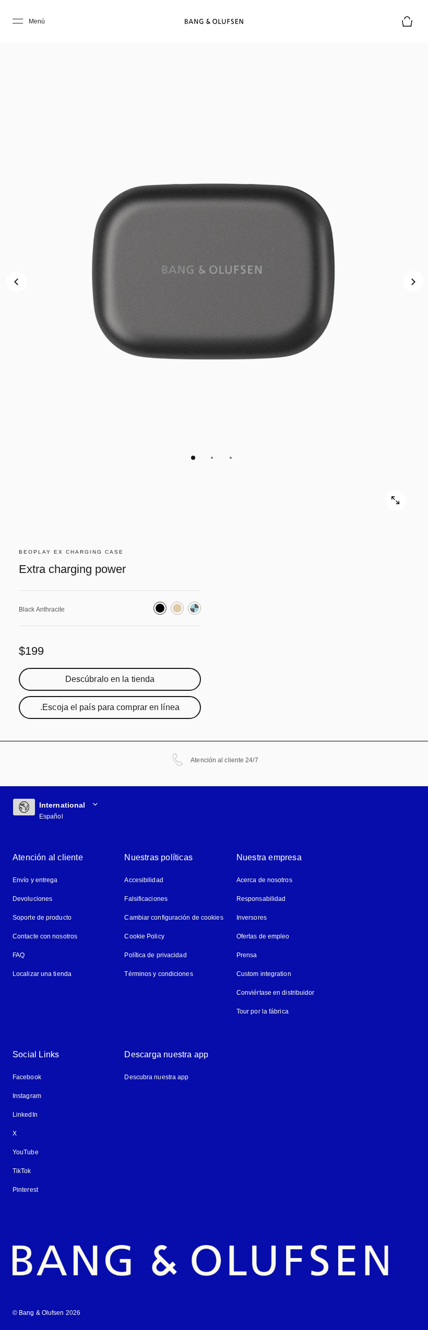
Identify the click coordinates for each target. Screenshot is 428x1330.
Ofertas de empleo (263, 936)
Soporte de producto (42, 917)
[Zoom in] (395, 500)
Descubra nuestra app (156, 1077)
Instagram (27, 1096)
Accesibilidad (143, 880)
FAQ (19, 955)
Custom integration (263, 974)
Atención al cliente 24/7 (224, 760)
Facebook (27, 1077)
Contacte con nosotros (45, 936)
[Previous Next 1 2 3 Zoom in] (214, 271)
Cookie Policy (144, 936)
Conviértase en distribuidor (275, 992)
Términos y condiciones (158, 974)
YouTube (26, 1152)
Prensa (246, 955)
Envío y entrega (35, 880)
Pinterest (25, 1189)
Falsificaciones (146, 898)
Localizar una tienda (42, 974)
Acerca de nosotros (264, 880)
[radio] (160, 608)
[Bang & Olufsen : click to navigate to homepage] (214, 21)
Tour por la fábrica (262, 1011)
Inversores (251, 917)
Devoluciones (32, 898)
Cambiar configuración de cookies (173, 917)
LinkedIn (25, 1114)
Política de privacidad (155, 955)
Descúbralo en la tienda (110, 679)
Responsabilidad (261, 898)
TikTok (22, 1171)
